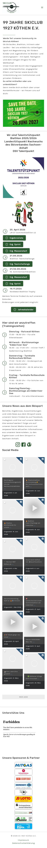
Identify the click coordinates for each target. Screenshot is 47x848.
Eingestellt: (12, 607)
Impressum (23, 840)
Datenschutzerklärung (23, 843)
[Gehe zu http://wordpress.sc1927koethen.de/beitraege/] (29, 444)
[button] (14, 238)
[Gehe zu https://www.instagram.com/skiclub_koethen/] (18, 444)
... (5, 488)
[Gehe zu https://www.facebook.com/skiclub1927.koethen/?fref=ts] (23, 444)
